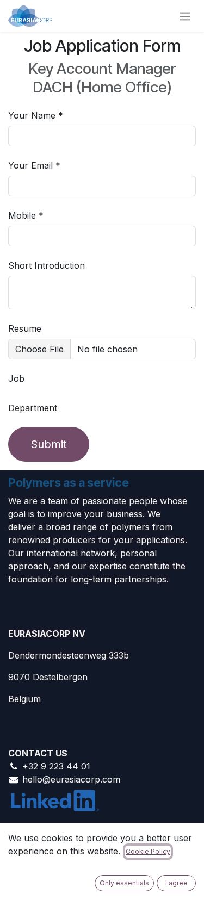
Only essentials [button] (124, 883)
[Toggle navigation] (185, 15)
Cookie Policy (148, 851)
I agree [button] (176, 883)
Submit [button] (48, 444)
